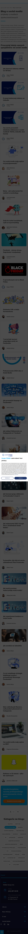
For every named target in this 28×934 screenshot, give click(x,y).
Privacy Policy (18, 469)
